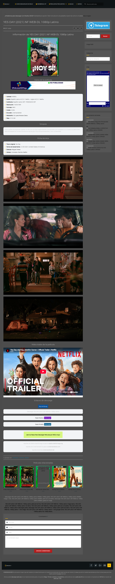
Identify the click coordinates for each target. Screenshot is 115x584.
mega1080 (89, 44)
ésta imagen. (87, 16)
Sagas (71, 4)
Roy (87, 126)
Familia (20, 152)
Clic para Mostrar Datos (20, 115)
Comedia (14, 152)
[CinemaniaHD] (6, 2)
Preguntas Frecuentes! (57, 4)
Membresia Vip (41, 4)
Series (80, 4)
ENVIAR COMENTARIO (43, 551)
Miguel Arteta (16, 149)
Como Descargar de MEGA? (24, 4)
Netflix (25, 152)
